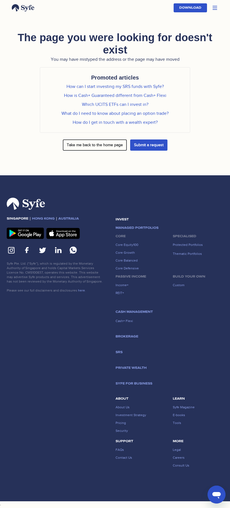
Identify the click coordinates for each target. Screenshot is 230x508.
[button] (214, 7)
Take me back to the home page (95, 145)
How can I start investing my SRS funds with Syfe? (115, 86)
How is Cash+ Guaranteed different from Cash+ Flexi (115, 95)
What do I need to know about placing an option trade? (115, 113)
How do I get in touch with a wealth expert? (115, 122)
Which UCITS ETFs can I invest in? (115, 104)
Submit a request (149, 145)
